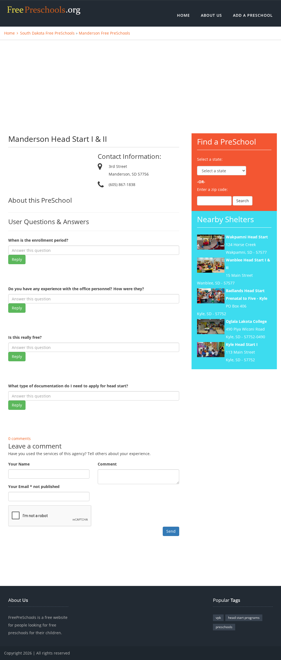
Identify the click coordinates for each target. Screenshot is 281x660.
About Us (211, 15)
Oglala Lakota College (246, 321)
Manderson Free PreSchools (104, 33)
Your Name (19, 464)
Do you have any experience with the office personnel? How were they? (76, 288)
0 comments (19, 438)
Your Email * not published (34, 486)
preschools (224, 627)
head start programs (244, 617)
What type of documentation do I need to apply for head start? (68, 385)
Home (183, 15)
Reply (17, 259)
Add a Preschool (253, 15)
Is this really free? (25, 337)
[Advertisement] (140, 81)
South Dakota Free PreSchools (47, 33)
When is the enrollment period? (38, 240)
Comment (107, 464)
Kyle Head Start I (242, 344)
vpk (218, 617)
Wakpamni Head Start (247, 236)
